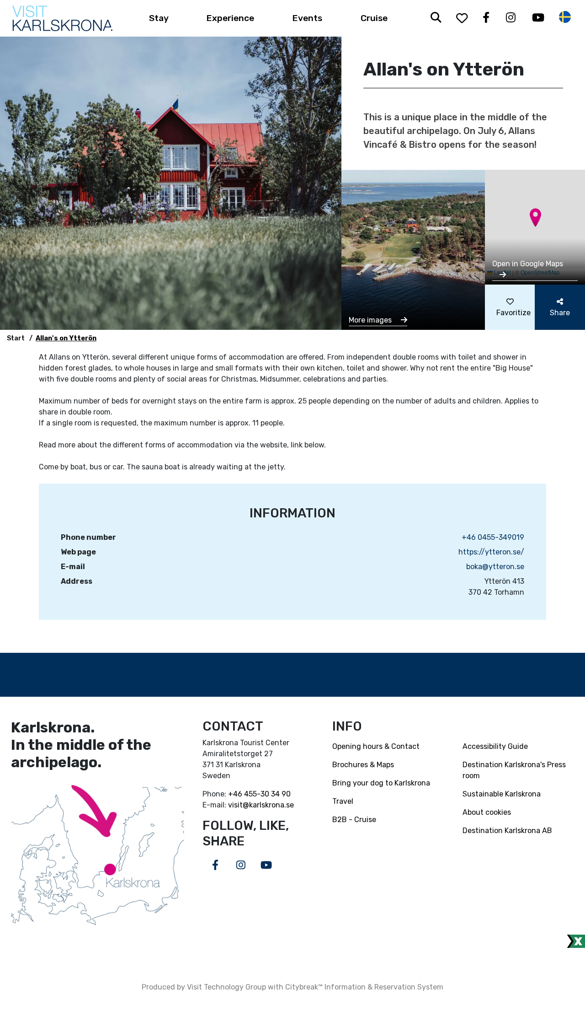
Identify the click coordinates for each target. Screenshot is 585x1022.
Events (307, 18)
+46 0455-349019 (493, 537)
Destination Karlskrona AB (507, 830)
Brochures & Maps (363, 764)
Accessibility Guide (495, 746)
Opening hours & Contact (376, 746)
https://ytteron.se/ (491, 552)
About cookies (487, 812)
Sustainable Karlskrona (502, 794)
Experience (230, 18)
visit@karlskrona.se (261, 805)
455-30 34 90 (267, 794)
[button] (535, 217)
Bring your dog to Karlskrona (381, 783)
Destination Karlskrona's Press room (514, 770)
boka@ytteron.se (495, 566)
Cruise (374, 18)
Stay (159, 18)
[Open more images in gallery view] (413, 249)
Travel (342, 801)
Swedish (565, 17)
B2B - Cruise (354, 819)
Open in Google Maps (527, 263)
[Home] (62, 18)
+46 (236, 794)
